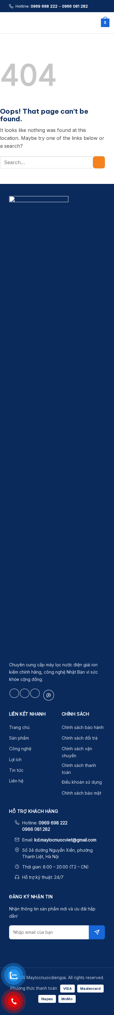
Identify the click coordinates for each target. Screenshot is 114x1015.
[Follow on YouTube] (35, 693)
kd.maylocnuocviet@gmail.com (65, 839)
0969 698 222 (44, 6)
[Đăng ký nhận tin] (97, 932)
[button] (8, 22)
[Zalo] (48, 695)
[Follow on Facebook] (14, 693)
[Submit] (99, 162)
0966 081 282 (75, 6)
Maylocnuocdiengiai (55, 22)
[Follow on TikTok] (24, 693)
